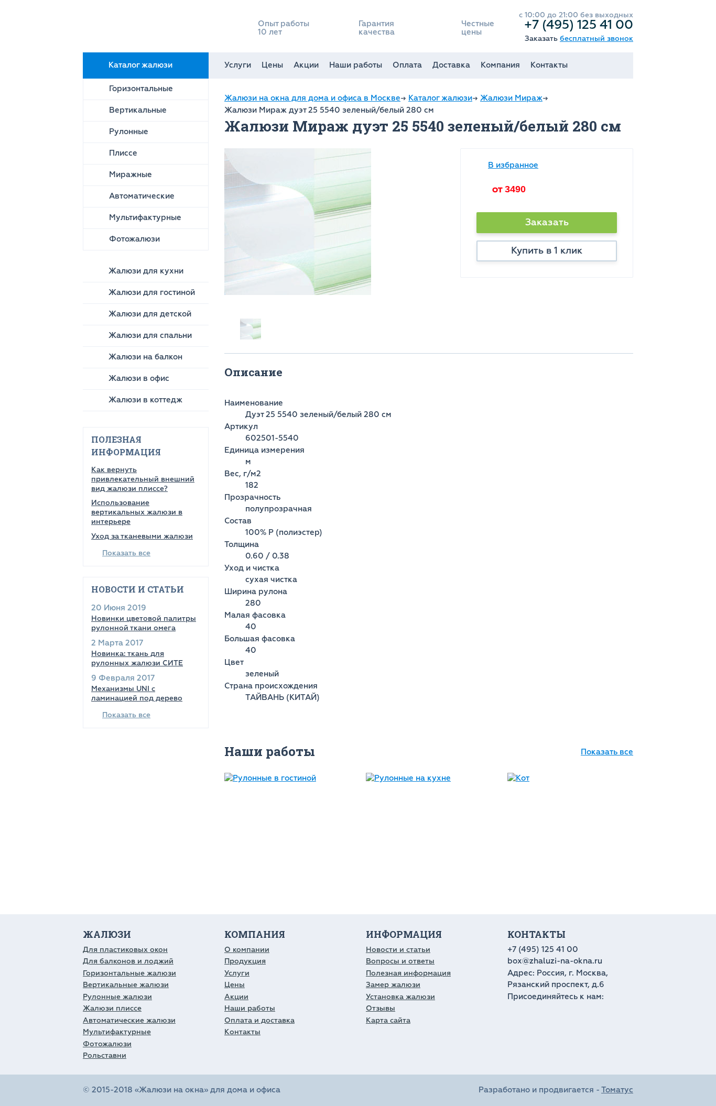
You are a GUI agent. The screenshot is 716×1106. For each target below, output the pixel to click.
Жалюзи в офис (139, 379)
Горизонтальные (141, 89)
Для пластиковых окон (125, 949)
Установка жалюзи (400, 996)
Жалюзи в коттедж (145, 400)
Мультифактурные (145, 218)
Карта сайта (388, 1020)
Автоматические (142, 196)
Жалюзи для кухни (146, 271)
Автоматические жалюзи (129, 1020)
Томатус (617, 1090)
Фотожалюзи (134, 239)
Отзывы (380, 1008)
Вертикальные (138, 110)
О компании (246, 949)
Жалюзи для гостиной (152, 293)
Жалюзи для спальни (150, 336)
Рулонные (128, 132)
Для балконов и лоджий (128, 961)
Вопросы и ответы (400, 961)
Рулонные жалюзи (117, 996)
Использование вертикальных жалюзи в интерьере (136, 512)
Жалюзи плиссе (112, 1008)
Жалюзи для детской (150, 314)
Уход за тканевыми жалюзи (142, 536)
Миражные (130, 175)
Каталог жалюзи (140, 65)
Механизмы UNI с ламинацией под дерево (136, 693)
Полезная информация (408, 973)
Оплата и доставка (259, 1020)
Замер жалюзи (393, 984)
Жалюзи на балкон (145, 357)
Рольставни (104, 1055)
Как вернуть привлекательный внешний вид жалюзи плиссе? (142, 479)
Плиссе (123, 153)
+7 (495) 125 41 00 (578, 24)
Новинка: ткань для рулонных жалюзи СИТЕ (137, 658)
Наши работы (355, 65)
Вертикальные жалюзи (126, 984)
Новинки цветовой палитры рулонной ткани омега (143, 623)
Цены (272, 65)
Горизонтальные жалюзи (129, 973)
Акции (306, 65)
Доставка (451, 65)
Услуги (237, 65)
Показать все (126, 553)
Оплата (407, 65)
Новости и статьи (398, 949)
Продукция (245, 961)
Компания (500, 65)
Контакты (549, 65)
